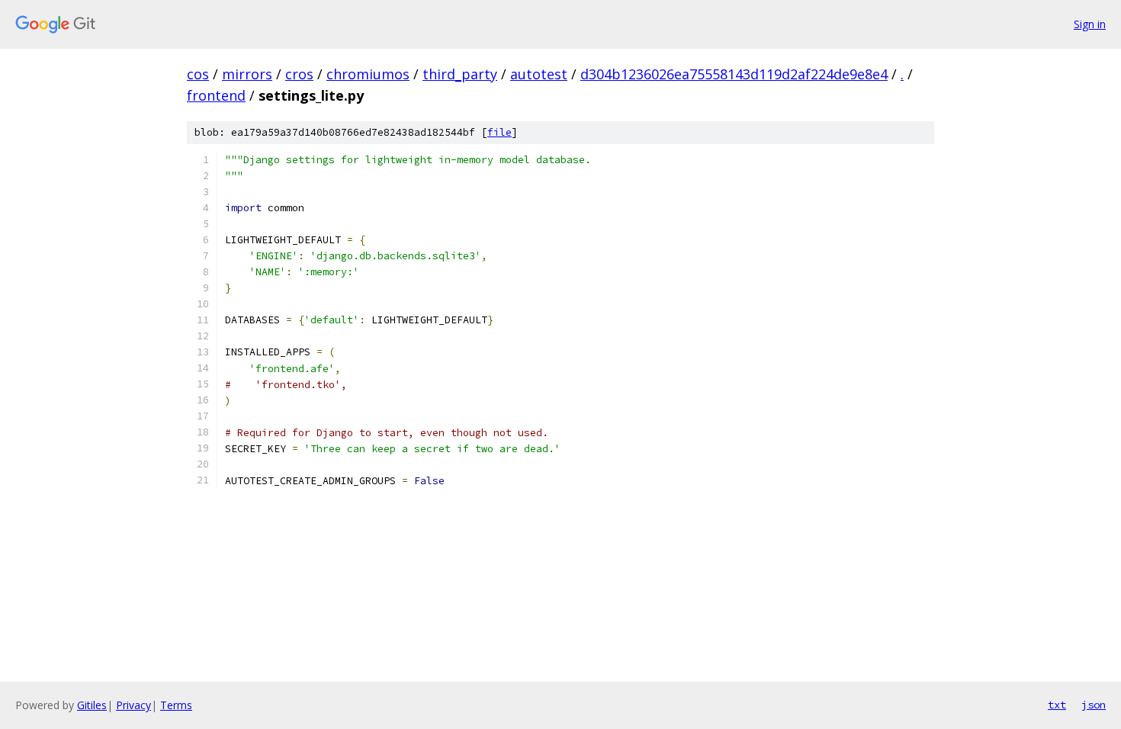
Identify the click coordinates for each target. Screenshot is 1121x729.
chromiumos (368, 74)
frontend (216, 95)
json (1093, 704)
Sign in (1090, 24)
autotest (538, 74)
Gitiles (92, 705)
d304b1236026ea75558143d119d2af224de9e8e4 (734, 74)
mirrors (247, 74)
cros (299, 74)
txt (1057, 704)
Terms (176, 705)
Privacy (133, 705)
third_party (459, 74)
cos (198, 74)
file (499, 132)
